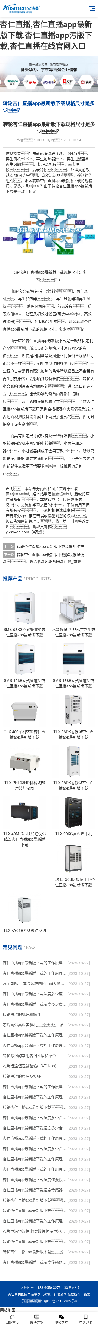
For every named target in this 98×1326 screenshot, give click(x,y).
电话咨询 (85, 1322)
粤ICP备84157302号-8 (60, 1301)
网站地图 (7, 1309)
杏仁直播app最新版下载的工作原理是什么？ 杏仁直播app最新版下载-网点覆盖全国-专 (35, 1138)
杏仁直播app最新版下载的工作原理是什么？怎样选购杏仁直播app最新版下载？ (35, 1086)
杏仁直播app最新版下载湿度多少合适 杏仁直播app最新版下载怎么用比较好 (35, 1127)
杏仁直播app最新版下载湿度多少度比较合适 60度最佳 (35, 993)
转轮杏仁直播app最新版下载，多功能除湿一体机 (35, 1241)
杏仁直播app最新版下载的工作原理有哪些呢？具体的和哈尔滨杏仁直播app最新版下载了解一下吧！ (35, 1045)
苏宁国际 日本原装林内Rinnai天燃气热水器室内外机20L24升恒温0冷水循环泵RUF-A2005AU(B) (35, 983)
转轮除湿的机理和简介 (22, 1014)
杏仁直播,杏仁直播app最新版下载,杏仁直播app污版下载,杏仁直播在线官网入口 (46, 34)
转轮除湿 (14, 443)
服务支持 (61, 1322)
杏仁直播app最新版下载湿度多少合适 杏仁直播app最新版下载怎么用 (35, 1148)
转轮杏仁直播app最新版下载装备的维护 (50, 546)
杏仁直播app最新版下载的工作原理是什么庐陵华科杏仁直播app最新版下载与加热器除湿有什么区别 (35, 1158)
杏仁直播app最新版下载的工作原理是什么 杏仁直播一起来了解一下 (35, 1220)
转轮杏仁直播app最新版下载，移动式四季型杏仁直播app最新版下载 (35, 1200)
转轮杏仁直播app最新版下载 (42, 340)
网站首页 (12, 1322)
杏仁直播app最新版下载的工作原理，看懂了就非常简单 (35, 973)
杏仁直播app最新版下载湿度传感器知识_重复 (35, 1189)
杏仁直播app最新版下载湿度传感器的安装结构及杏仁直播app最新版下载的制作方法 (35, 1262)
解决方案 (36, 1322)
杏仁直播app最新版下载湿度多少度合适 (35, 1004)
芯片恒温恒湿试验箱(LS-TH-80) (29, 1066)
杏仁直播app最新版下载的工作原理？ (35, 962)
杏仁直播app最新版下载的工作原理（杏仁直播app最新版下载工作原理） (35, 1035)
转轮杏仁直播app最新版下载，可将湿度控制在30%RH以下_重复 (35, 1251)
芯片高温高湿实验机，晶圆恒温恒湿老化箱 (35, 1024)
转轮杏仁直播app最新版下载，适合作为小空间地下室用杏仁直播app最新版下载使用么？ (35, 1107)
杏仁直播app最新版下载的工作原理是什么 (35, 1169)
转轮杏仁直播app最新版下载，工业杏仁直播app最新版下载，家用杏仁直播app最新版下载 (35, 1210)
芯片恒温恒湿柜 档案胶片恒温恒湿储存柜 (35, 1231)
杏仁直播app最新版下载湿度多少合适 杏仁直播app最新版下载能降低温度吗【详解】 (35, 1117)
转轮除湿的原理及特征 (22, 1076)
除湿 (25, 291)
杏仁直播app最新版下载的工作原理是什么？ (35, 1096)
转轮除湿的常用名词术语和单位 (29, 1055)
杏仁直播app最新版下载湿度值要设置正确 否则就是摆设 (35, 1179)
